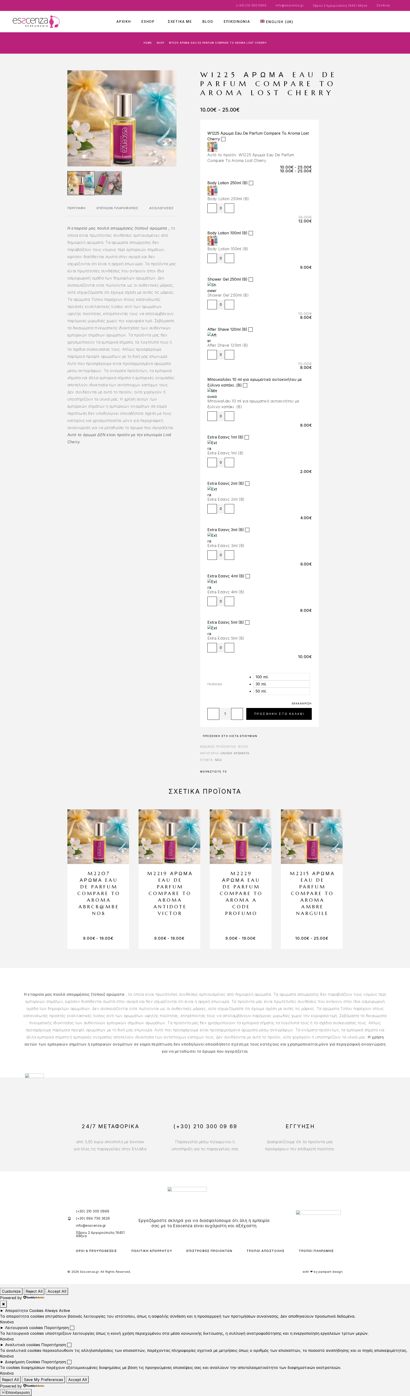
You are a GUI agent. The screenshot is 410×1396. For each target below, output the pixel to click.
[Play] (81, 183)
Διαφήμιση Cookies (22, 1361)
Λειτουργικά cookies (24, 1327)
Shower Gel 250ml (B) (227, 279)
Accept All (56, 1291)
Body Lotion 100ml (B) (227, 233)
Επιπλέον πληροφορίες (117, 208)
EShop (148, 22)
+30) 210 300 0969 (251, 5)
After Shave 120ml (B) (227, 329)
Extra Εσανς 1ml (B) (225, 437)
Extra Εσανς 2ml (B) (225, 483)
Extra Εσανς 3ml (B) (225, 529)
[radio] (282, 676)
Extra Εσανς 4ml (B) (225, 576)
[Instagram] (207, 1234)
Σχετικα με (180, 22)
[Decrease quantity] (212, 208)
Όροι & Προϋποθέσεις (96, 1251)
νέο (218, 760)
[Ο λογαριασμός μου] (383, 21)
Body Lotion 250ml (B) (227, 182)
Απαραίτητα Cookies (24, 1310)
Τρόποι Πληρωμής (316, 1251)
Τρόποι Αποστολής (265, 1251)
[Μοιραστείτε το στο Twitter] (234, 771)
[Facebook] (201, 1234)
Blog (207, 22)
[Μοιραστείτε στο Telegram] (244, 771)
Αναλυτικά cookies (22, 1344)
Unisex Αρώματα (234, 753)
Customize (11, 1291)
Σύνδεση (383, 5)
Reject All (34, 1291)
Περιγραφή (76, 208)
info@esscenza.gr (290, 5)
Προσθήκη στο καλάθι (279, 714)
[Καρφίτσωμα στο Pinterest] (237, 771)
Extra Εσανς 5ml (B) (225, 622)
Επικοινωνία (237, 22)
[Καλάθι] (398, 20)
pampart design (330, 1271)
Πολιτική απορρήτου (151, 1251)
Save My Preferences (43, 1379)
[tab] (76, 211)
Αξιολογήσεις (161, 208)
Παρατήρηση (56, 1327)
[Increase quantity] (229, 208)
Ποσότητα (214, 684)
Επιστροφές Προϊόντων (209, 1251)
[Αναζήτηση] (376, 21)
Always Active (57, 1310)
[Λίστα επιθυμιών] (391, 20)
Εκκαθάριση (302, 703)
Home (148, 42)
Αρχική (123, 22)
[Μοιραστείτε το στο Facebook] (230, 771)
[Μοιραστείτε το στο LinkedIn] (247, 771)
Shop (160, 42)
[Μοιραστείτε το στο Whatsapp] (240, 771)
